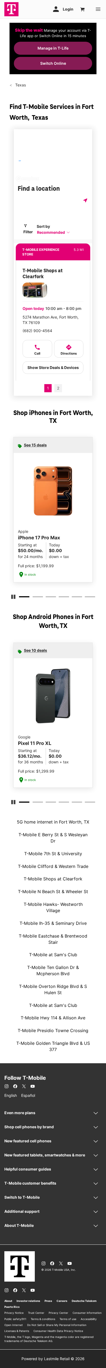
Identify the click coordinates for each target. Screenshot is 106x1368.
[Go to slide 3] (47, 598)
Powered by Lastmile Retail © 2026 (53, 1358)
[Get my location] (86, 200)
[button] (53, 232)
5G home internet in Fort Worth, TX (53, 822)
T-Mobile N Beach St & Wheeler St (53, 891)
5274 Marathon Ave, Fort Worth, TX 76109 (51, 320)
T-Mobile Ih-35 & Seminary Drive (53, 923)
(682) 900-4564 (37, 330)
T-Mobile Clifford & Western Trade (53, 866)
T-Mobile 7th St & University (53, 853)
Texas (20, 85)
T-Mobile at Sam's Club (53, 954)
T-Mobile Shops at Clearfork (53, 878)
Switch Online (53, 63)
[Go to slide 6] (86, 598)
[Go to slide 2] (34, 598)
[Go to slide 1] (21, 598)
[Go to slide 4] (60, 598)
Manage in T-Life (53, 48)
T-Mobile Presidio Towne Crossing (53, 1030)
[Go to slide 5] (73, 598)
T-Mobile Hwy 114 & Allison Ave (53, 1017)
